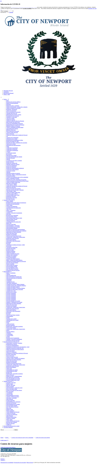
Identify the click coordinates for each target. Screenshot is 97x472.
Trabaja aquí (9, 368)
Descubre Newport (10, 158)
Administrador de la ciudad (12, 320)
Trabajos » (3, 460)
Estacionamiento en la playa (12, 395)
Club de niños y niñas (11, 191)
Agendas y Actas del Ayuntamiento (14, 212)
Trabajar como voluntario (12, 255)
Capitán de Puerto (10, 324)
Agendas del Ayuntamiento (12, 137)
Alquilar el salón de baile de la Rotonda (15, 121)
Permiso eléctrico (10, 161)
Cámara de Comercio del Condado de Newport (16, 135)
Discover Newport (10, 423)
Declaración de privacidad (20, 462)
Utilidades (8, 332)
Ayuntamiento (9, 211)
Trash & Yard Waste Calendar (13, 315)
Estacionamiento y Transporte (13, 225)
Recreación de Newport (11, 197)
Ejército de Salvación (11, 187)
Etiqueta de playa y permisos (12, 105)
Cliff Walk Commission (11, 283)
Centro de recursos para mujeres (13, 188)
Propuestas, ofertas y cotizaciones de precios (16, 174)
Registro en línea (10, 249)
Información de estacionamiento (13, 145)
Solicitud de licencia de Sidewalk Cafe (15, 348)
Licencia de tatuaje (10, 350)
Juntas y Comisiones (10, 210)
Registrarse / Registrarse (11, 109)
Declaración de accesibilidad (7, 462)
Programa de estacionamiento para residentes (16, 230)
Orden (7, 146)
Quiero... (5, 99)
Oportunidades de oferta (11, 371)
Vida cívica (8, 209)
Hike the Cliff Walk (10, 385)
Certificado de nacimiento (12, 147)
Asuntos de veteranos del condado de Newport (16, 186)
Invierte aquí (9, 372)
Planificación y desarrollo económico (14, 326)
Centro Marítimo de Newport (12, 412)
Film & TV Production (11, 352)
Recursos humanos (10, 325)
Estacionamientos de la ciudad (13, 227)
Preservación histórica (11, 239)
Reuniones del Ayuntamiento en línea (14, 140)
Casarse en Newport (10, 413)
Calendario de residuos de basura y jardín (15, 244)
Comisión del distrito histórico (13, 258)
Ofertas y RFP (6, 94)
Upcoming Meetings (8, 427)
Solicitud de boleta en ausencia (13, 173)
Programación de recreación (12, 115)
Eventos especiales (10, 400)
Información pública (10, 175)
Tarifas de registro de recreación (13, 108)
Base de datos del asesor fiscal (13, 122)
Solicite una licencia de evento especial (15, 349)
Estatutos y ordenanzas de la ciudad (14, 302)
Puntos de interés (10, 386)
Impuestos (8, 104)
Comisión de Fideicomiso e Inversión (14, 289)
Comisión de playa (10, 281)
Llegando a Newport (11, 382)
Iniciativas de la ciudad (11, 292)
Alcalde (8, 336)
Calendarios (6, 92)
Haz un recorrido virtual (11, 389)
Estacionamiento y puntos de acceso (14, 387)
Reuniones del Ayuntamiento (12, 338)
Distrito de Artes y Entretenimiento (14, 376)
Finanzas (8, 321)
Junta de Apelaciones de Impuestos (14, 278)
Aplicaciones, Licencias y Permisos (14, 343)
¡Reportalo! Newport (8, 90)
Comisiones (9, 280)
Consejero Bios (9, 335)
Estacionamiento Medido (11, 228)
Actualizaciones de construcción (13, 207)
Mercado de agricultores (11, 183)
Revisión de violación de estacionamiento (15, 229)
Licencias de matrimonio (11, 206)
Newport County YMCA (12, 193)
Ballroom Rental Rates (11, 417)
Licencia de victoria (10, 170)
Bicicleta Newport (10, 198)
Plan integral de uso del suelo (12, 377)
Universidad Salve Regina (12, 128)
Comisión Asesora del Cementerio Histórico (16, 285)
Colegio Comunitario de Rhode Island (14, 127)
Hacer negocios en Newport (12, 131)
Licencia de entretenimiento (12, 345)
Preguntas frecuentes (10, 248)
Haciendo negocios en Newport (10, 341)
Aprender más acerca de (11, 113)
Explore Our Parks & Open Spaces (14, 390)
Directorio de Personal (8, 93)
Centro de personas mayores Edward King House (17, 181)
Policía (7, 330)
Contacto (8, 151)
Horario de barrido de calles (12, 141)
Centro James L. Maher (11, 184)
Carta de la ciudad (10, 118)
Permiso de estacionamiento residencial (15, 168)
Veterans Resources (10, 220)
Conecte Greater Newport (12, 132)
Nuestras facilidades (10, 251)
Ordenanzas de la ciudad (11, 138)
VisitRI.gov (8, 424)
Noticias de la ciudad (11, 144)
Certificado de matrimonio (12, 150)
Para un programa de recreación (13, 112)
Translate (11, 12)
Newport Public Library (11, 216)
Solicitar (8, 159)
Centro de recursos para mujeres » (8, 447)
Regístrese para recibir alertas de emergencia (16, 202)
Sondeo (8, 317)
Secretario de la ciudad (11, 318)
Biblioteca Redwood (10, 130)
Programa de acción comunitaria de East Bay (16, 179)
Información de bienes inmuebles (13, 232)
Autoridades (9, 279)
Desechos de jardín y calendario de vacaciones (16, 142)
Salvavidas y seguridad (11, 398)
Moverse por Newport (11, 403)
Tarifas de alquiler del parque (12, 253)
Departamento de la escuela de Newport (15, 124)
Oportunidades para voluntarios (13, 401)
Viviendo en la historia (11, 256)
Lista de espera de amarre (12, 265)
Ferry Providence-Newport (12, 269)
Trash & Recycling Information (13, 241)
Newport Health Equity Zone (12, 195)
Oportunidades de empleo (12, 369)
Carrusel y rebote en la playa (12, 396)
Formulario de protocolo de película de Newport (17, 353)
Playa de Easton (9, 391)
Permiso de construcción (11, 163)
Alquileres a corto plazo (11, 117)
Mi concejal (9, 154)
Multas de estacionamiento (12, 103)
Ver (7, 136)
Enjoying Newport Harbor (12, 262)
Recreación (8, 246)
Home (2, 437)
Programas (8, 242)
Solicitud (8, 172)
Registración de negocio (11, 344)
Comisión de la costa (11, 290)
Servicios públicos (10, 331)
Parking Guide (9, 384)
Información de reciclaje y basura (13, 114)
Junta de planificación (11, 275)
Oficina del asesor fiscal (11, 233)
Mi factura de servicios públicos (13, 101)
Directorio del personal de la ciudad (11, 426)
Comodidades (9, 392)
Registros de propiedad (11, 234)
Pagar (7, 100)
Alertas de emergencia (11, 110)
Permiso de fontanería (11, 167)
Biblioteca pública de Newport (13, 126)
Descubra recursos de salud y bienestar (15, 190)
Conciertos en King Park (11, 247)
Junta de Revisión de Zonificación (14, 276)
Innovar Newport (10, 133)
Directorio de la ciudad (11, 155)
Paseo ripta (8, 408)
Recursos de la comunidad (12, 215)
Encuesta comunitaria (11, 293)
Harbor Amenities (10, 264)
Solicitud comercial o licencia (12, 164)
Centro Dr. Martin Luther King (13, 182)
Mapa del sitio (30, 462)
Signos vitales (9, 205)
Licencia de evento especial (12, 169)
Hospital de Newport (11, 196)
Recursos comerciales (11, 354)
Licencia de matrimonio (11, 165)
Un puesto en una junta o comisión (14, 160)
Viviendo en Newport (8, 200)
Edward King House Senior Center (14, 218)
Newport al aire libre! (11, 224)
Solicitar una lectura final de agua (13, 235)
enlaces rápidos (9, 201)
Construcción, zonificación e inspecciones (15, 237)
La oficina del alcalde (11, 153)
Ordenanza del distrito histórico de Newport (16, 261)
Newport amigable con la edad (13, 301)
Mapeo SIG (9, 223)
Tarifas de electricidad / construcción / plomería (16, 107)
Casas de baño (9, 394)
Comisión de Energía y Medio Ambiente (15, 284)
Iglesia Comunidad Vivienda (12, 178)
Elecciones (8, 214)
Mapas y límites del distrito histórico (14, 260)
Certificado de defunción (11, 149)
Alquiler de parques (10, 119)
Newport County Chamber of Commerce (15, 358)
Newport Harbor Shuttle (11, 266)
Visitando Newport (7, 381)
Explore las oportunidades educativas (14, 123)
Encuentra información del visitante (14, 156)
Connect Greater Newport (12, 357)
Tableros (8, 274)
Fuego (7, 322)
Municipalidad (6, 271)
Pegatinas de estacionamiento (12, 204)
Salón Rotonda (9, 399)
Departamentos (9, 316)
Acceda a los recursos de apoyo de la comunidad (17, 177)
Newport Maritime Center (12, 267)
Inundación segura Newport (12, 238)
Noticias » (3, 458)
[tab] (48, 440)
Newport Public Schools (11, 219)
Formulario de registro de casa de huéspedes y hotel (17, 346)
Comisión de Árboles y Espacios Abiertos (15, 288)
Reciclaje (8, 243)
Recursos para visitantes (11, 422)
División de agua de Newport (12, 270)
